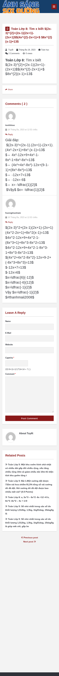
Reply (10, 134)
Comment (10, 374)
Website (9, 344)
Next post (28, 541)
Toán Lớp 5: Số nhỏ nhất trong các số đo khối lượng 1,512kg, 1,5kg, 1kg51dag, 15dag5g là (29, 510)
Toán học (45, 50)
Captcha (9, 358)
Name (8, 321)
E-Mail (8, 333)
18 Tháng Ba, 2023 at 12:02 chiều (22, 129)
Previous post (30, 537)
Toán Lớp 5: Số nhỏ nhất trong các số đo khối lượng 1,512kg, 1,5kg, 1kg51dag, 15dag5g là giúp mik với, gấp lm (29, 523)
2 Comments (14, 53)
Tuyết (10, 50)
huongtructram (13, 213)
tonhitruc (10, 125)
